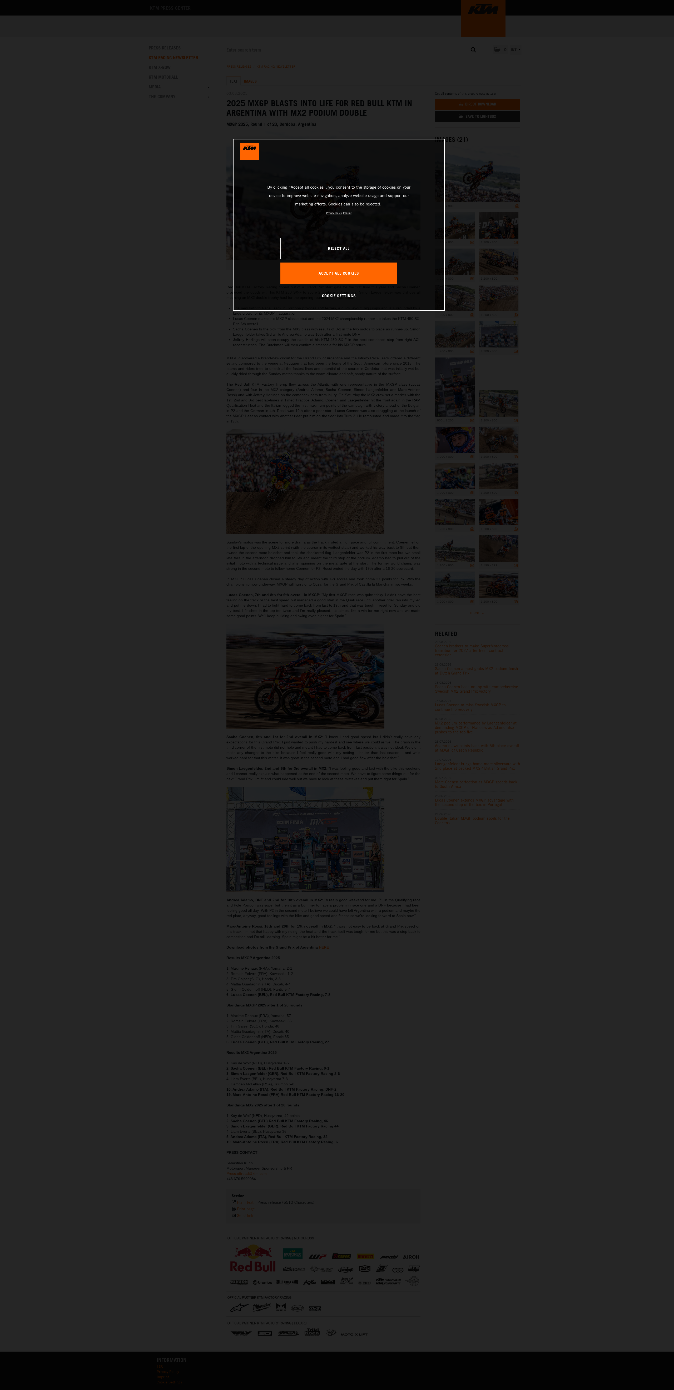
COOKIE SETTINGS (339, 295)
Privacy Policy (334, 213)
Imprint (347, 213)
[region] (339, 224)
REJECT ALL (339, 248)
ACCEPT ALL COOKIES (339, 273)
